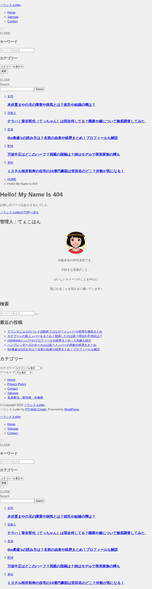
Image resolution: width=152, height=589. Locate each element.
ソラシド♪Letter (10, 5)
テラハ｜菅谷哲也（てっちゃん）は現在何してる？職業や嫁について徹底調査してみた (77, 121)
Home (11, 12)
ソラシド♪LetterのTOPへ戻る (19, 212)
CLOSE (5, 33)
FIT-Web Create (35, 409)
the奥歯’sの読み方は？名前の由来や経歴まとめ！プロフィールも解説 (62, 138)
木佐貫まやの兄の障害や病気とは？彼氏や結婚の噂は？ (51, 105)
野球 (10, 146)
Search (4, 84)
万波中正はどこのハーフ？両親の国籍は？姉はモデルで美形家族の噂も (63, 154)
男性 (10, 162)
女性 (10, 96)
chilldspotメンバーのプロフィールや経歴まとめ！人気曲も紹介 (49, 340)
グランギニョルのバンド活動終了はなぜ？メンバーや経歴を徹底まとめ (54, 331)
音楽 (10, 129)
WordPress (71, 409)
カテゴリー (7, 367)
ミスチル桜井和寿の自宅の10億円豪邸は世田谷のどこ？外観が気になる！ (65, 171)
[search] (36, 314)
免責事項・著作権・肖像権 (25, 397)
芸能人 (11, 113)
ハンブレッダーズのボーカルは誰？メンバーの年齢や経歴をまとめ (51, 345)
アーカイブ (7, 372)
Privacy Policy (16, 384)
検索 (3, 71)
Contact (12, 21)
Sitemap (12, 17)
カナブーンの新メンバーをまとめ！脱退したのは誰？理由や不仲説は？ (54, 336)
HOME (11, 179)
